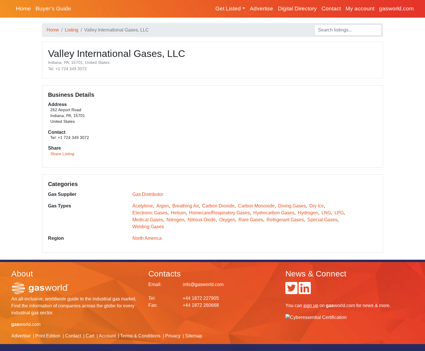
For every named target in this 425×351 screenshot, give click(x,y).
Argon (162, 205)
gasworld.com (396, 8)
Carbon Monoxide (256, 205)
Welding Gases (148, 226)
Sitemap (193, 335)
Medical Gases (147, 219)
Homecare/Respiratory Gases (219, 212)
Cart (90, 335)
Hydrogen (308, 212)
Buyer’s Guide (53, 8)
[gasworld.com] (40, 287)
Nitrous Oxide (202, 219)
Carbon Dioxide (218, 205)
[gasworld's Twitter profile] (291, 291)
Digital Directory (297, 8)
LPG (339, 212)
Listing (71, 29)
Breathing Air (185, 205)
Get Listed (228, 8)
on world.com (329, 305)
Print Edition (47, 335)
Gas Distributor (147, 194)
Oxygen (227, 219)
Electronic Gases (149, 212)
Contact (331, 8)
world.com (25, 324)
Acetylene (142, 205)
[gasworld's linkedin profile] (305, 291)
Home (23, 8)
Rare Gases (251, 219)
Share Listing (62, 154)
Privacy (172, 335)
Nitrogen (175, 219)
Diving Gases (292, 205)
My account (359, 8)
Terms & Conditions (140, 335)
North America (147, 238)
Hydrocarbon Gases (273, 212)
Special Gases (322, 219)
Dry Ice (316, 205)
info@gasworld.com (203, 284)
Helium (178, 212)
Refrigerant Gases (285, 219)
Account (107, 335)
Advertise (261, 8)
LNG (326, 212)
